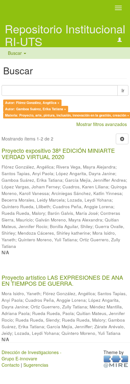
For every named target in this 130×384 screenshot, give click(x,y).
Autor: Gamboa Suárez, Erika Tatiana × (35, 108)
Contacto (11, 365)
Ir (122, 90)
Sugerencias (35, 365)
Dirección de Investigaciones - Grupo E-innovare (32, 355)
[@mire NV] (115, 361)
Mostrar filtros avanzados (101, 124)
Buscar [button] (15, 53)
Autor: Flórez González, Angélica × (32, 102)
